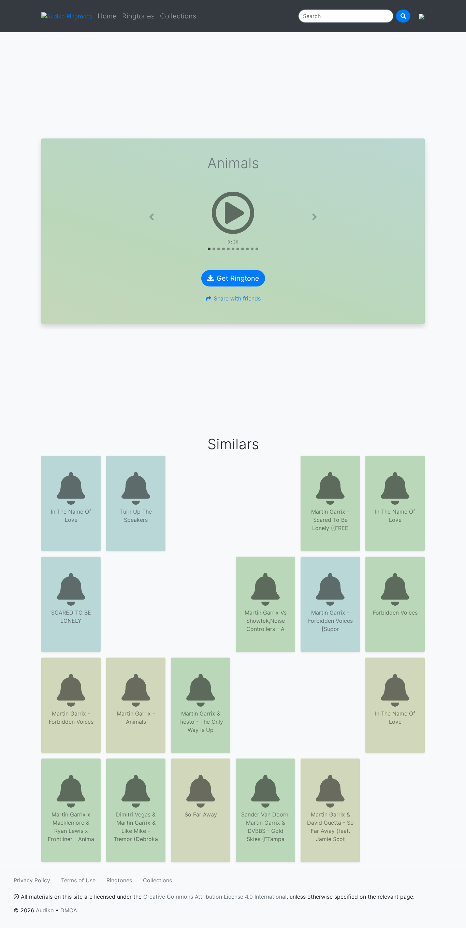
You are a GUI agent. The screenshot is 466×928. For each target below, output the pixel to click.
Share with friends (237, 298)
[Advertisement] (233, 85)
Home (107, 16)
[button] (151, 217)
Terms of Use (78, 880)
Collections (178, 16)
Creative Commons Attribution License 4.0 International (215, 896)
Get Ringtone (238, 278)
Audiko (45, 910)
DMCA (68, 910)
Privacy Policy (32, 880)
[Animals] (233, 213)
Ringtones (138, 16)
